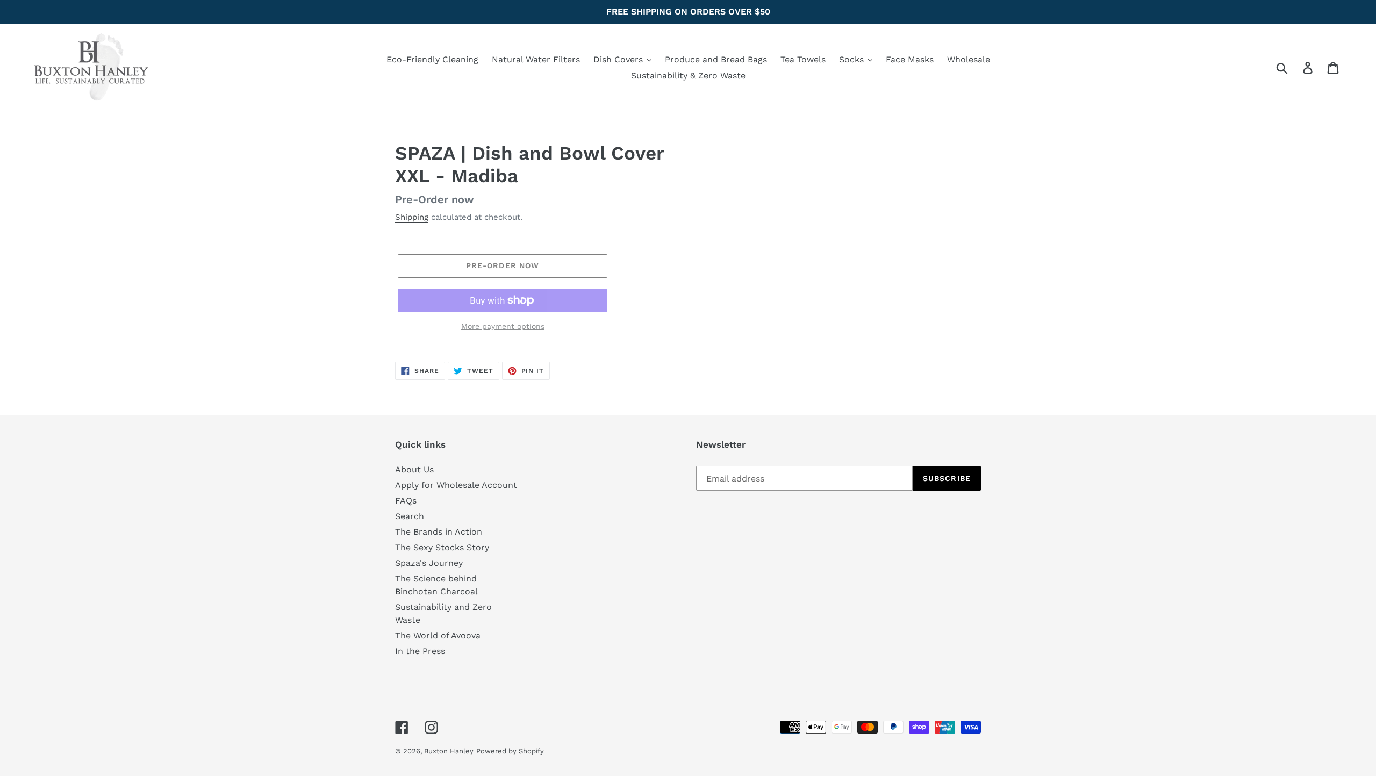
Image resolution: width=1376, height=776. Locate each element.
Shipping (411, 217)
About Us (414, 469)
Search (409, 516)
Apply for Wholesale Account (456, 485)
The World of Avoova (438, 635)
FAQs (406, 500)
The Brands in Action (438, 532)
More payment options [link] (502, 326)
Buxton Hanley (449, 751)
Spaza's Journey (429, 563)
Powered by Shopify (510, 751)
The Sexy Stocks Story (442, 547)
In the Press (420, 651)
